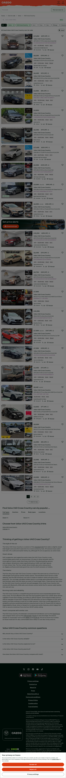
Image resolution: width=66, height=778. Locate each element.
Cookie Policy (55, 759)
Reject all (33, 769)
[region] (33, 765)
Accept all (33, 764)
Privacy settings (33, 774)
